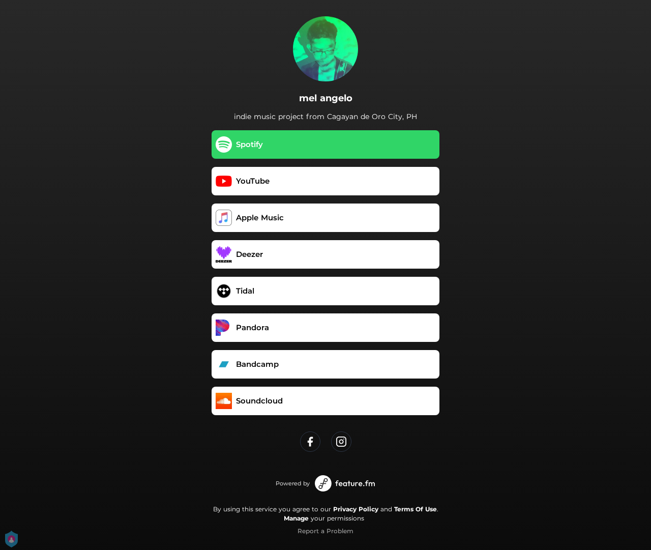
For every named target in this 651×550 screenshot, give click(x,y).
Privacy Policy (355, 509)
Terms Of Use (415, 509)
